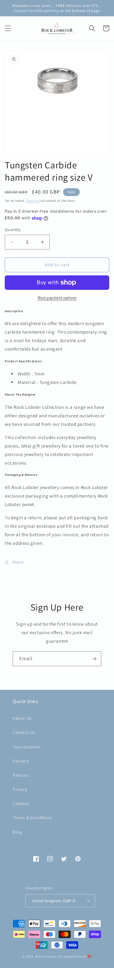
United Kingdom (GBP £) (54, 900)
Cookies (21, 803)
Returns (21, 775)
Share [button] (18, 562)
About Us (22, 718)
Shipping (32, 201)
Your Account (26, 747)
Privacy (20, 789)
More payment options (57, 297)
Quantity (13, 229)
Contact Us (24, 732)
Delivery (21, 761)
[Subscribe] (94, 658)
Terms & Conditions (33, 817)
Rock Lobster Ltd (49, 956)
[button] (8, 28)
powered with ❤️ (78, 956)
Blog (17, 832)
